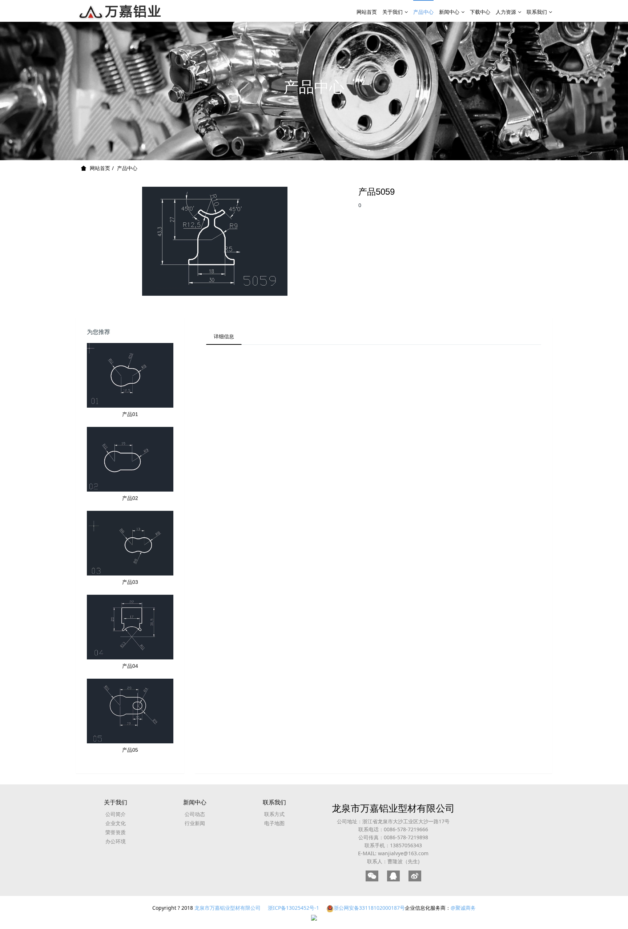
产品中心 (423, 11)
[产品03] (130, 543)
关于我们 (392, 11)
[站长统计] (314, 916)
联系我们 (537, 11)
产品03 (130, 582)
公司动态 (195, 814)
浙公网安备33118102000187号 (369, 907)
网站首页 (367, 11)
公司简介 (115, 814)
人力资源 (506, 11)
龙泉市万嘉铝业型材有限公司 (393, 808)
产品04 (130, 666)
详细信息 (224, 336)
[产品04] (130, 627)
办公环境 (115, 841)
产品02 (130, 498)
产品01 (130, 414)
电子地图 (274, 823)
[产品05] (130, 711)
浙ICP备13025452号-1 (293, 907)
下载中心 (480, 11)
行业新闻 (195, 823)
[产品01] (130, 375)
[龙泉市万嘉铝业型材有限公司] (120, 11)
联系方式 (274, 814)
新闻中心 (449, 11)
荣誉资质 (115, 832)
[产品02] (130, 459)
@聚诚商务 (463, 907)
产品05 (130, 750)
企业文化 (115, 823)
